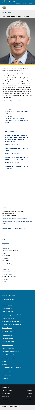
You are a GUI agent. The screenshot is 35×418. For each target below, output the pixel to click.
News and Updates (7, 345)
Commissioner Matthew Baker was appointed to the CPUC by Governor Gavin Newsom (16, 120)
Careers (4, 364)
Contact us (5, 399)
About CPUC (5, 361)
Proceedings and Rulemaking (10, 351)
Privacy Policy (6, 393)
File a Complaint (7, 305)
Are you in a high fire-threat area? (11, 315)
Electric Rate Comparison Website (12, 324)
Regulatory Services (7, 338)
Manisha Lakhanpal (7, 264)
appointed (16, 69)
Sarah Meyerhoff (6, 269)
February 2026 (6, 232)
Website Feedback (7, 328)
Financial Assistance (8, 318)
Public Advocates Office (8, 355)
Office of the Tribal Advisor (9, 358)
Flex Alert (5, 378)
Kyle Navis (5, 258)
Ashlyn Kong (5, 243)
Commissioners (7, 12)
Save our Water (6, 375)
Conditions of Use (7, 390)
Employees (5, 402)
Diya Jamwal (5, 248)
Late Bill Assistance (7, 308)
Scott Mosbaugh (7, 274)
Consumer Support (7, 335)
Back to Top (5, 387)
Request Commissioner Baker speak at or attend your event (17, 222)
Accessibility (5, 396)
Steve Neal (5, 279)
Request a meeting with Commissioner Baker (15, 218)
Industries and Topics (8, 341)
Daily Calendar (9, 166)
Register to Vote (7, 372)
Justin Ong (5, 253)
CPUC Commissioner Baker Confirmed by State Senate (16, 112)
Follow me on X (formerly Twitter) (11, 101)
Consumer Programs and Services (11, 321)
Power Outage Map (7, 311)
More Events (8, 168)
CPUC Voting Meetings (21, 166)
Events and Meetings (8, 348)
